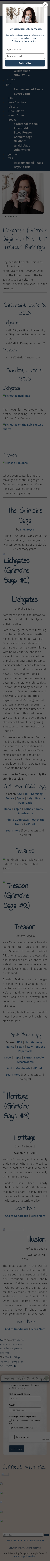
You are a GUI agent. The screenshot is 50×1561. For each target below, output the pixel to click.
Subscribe (25, 63)
